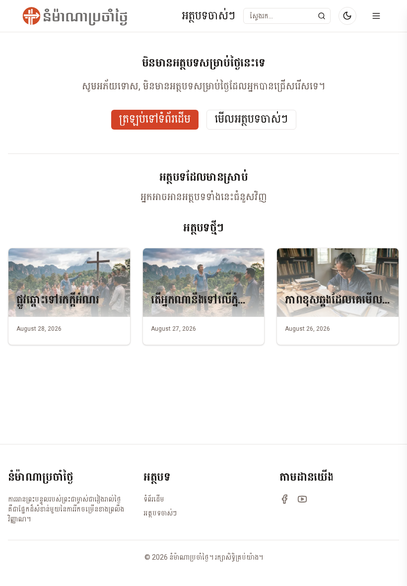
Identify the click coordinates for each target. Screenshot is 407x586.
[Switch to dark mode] (347, 16)
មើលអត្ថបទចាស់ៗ (251, 119)
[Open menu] (376, 16)
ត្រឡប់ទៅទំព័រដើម (155, 119)
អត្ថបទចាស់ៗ (208, 16)
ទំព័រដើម (153, 499)
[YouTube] (302, 499)
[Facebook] (284, 499)
